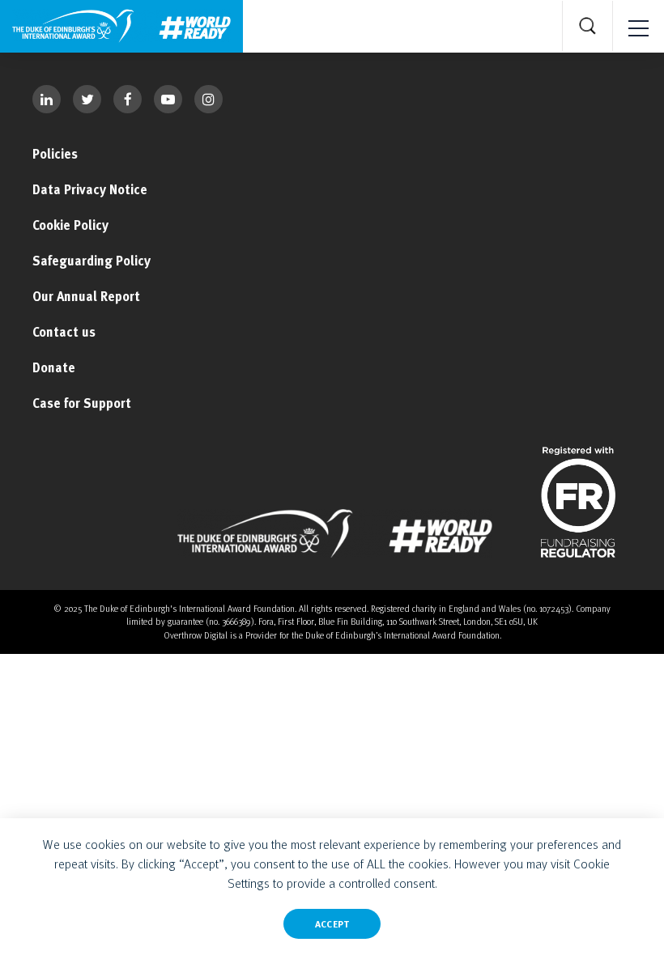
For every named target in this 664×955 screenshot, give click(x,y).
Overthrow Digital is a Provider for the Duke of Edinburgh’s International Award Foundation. (332, 635)
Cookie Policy (70, 225)
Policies (55, 153)
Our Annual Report (86, 296)
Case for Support (81, 403)
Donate (53, 367)
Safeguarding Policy (91, 260)
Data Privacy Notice (89, 189)
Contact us (64, 332)
